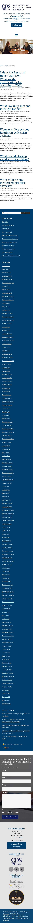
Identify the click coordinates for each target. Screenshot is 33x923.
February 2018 (6, 463)
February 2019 (6, 422)
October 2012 (6, 680)
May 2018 (5, 452)
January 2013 (6, 670)
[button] (31, 911)
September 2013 (7, 642)
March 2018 (5, 459)
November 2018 (7, 432)
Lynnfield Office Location (16, 845)
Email (4, 777)
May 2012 (5, 697)
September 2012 (7, 683)
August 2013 (6, 646)
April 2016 (5, 537)
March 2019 (5, 418)
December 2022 (7, 337)
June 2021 (5, 368)
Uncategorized (6, 252)
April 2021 (5, 371)
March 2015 (5, 581)
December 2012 (7, 673)
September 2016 (7, 520)
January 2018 (6, 466)
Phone (4, 785)
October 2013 (6, 639)
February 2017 (6, 503)
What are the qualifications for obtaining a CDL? (11, 82)
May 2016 (5, 534)
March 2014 (5, 622)
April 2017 (5, 496)
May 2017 (5, 493)
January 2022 (6, 354)
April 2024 (5, 310)
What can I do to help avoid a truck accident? (14, 157)
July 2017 (5, 486)
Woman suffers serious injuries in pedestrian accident (14, 132)
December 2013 (7, 632)
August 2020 (6, 384)
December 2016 (7, 510)
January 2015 (6, 588)
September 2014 (7, 602)
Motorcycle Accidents (8, 239)
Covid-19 (5, 229)
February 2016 (6, 544)
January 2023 (6, 334)
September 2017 (7, 479)
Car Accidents (6, 225)
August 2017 (6, 483)
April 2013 (5, 659)
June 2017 (5, 490)
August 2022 (6, 344)
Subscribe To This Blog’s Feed (13, 744)
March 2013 (5, 663)
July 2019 (5, 408)
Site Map (15, 916)
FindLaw (6, 920)
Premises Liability (7, 245)
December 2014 (7, 591)
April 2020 (5, 391)
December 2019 (7, 401)
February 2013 (6, 666)
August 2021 (6, 364)
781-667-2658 (16, 16)
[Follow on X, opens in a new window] (16, 869)
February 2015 (6, 585)
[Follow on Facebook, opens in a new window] (11, 869)
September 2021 (7, 361)
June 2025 (5, 286)
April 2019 (5, 415)
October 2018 (6, 435)
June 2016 (5, 530)
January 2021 (6, 378)
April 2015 (5, 578)
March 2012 (5, 703)
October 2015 (6, 558)
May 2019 (5, 412)
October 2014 (6, 598)
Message (5, 792)
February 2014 (6, 625)
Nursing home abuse (8, 242)
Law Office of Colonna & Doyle (14, 87)
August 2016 (6, 524)
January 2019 (6, 425)
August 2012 (6, 687)
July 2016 (5, 527)
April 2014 (5, 619)
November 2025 (7, 279)
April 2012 (5, 700)
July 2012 (5, 690)
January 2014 (6, 629)
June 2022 (5, 347)
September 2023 (7, 320)
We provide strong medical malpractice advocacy (12, 183)
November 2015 (7, 554)
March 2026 (5, 272)
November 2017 (7, 473)
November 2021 (7, 357)
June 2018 (5, 449)
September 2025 (7, 283)
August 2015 (6, 564)
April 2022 (5, 351)
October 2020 (6, 381)
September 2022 (7, 340)
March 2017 (5, 500)
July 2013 (5, 649)
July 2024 (5, 303)
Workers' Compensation (12, 113)
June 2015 (5, 571)
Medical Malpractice (8, 190)
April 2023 (5, 330)
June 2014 (5, 612)
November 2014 (7, 595)
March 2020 (5, 395)
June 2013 (5, 653)
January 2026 (6, 276)
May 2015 (5, 574)
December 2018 (7, 429)
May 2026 (5, 269)
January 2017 (6, 507)
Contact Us (16, 25)
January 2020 (6, 398)
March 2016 (5, 541)
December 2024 (7, 296)
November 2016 (7, 513)
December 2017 (7, 469)
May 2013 (5, 656)
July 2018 (5, 446)
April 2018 (5, 456)
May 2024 (5, 306)
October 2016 (6, 517)
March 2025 (5, 289)
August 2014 (6, 605)
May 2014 (5, 615)
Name (4, 770)
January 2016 (6, 547)
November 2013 (7, 636)
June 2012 (5, 693)
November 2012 (7, 676)
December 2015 (7, 551)
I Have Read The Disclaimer (12, 812)
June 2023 (5, 327)
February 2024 (6, 313)
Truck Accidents (10, 89)
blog (3, 222)
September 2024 (7, 300)
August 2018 (6, 442)
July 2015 (5, 568)
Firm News (2, 89)
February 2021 (6, 374)
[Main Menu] (16, 35)
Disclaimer (4, 809)
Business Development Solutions (15, 918)
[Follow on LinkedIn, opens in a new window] (22, 869)
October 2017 (6, 476)
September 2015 (7, 561)
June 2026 (5, 266)
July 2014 (5, 608)
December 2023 (7, 317)
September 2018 (7, 439)
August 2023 (6, 323)
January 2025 (6, 293)
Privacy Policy (24, 916)
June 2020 (5, 388)
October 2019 (6, 405)
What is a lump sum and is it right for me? (15, 107)
